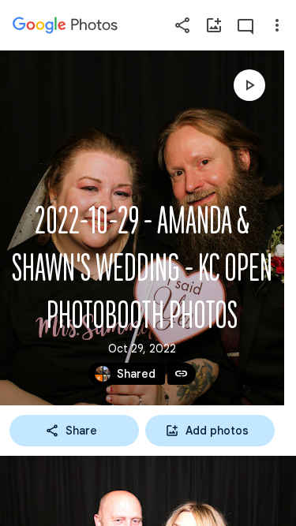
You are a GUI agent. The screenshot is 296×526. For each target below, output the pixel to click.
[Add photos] (214, 25)
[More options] (277, 25)
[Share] (182, 25)
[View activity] (245, 25)
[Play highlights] (249, 85)
